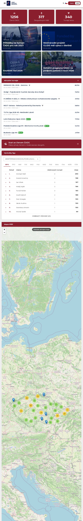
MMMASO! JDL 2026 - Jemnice (16, 85)
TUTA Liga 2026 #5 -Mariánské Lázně (19, 112)
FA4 (63, 164)
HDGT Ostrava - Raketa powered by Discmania (22, 105)
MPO (7, 164)
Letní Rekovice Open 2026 (14, 119)
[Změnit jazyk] (66, 3)
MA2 (31, 164)
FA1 (25, 164)
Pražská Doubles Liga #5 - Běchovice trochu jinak (23, 126)
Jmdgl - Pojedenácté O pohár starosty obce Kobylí (24, 92)
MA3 (44, 164)
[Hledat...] (63, 3)
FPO (13, 164)
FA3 (50, 164)
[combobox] (22, 159)
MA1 (19, 164)
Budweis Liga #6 (10, 133)
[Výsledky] (29, 85)
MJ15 (69, 164)
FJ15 (76, 164)
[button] (46, 414)
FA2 (38, 164)
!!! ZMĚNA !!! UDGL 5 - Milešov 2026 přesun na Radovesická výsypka (30, 99)
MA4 (57, 164)
